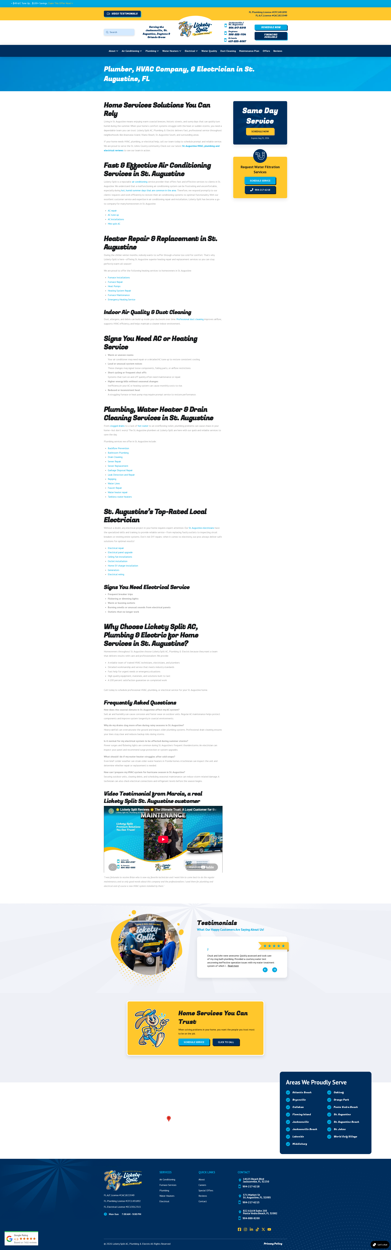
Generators (113, 570)
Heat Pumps (114, 286)
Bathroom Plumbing (118, 452)
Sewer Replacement (118, 465)
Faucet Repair (115, 487)
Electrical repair (116, 548)
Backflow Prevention (118, 448)
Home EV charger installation (123, 565)
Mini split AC (114, 223)
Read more (233, 965)
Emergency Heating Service (121, 299)
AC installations (116, 219)
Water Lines (114, 483)
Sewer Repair (114, 461)
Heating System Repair (119, 290)
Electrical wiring (116, 574)
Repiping (112, 478)
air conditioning (139, 181)
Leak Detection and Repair (121, 474)
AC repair (112, 210)
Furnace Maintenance (119, 295)
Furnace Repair (115, 281)
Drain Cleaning (115, 456)
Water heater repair (118, 492)
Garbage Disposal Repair (120, 470)
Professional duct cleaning (190, 319)
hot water (143, 425)
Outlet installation (117, 561)
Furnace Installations (119, 277)
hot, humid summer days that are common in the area (148, 190)
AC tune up (113, 214)
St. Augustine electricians (201, 527)
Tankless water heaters (120, 496)
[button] (169, 1119)
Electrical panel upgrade (120, 552)
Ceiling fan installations (120, 556)
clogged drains (117, 425)
